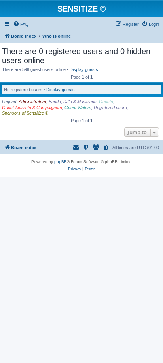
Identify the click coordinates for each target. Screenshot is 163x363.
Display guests (84, 69)
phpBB (60, 161)
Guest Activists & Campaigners (32, 107)
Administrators (32, 101)
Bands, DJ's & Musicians (73, 101)
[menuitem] (21, 24)
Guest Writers (77, 107)
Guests (106, 101)
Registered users (110, 107)
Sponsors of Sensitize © (25, 113)
